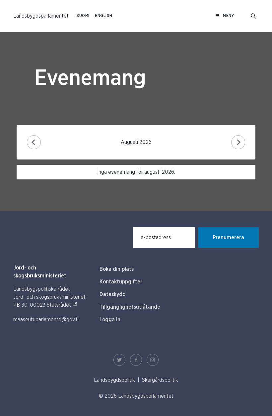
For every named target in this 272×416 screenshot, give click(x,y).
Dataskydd (113, 294)
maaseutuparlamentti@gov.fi (46, 319)
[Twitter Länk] (119, 360)
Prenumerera (228, 237)
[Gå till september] (238, 142)
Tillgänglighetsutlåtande (130, 307)
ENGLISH (103, 16)
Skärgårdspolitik (160, 380)
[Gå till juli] (34, 142)
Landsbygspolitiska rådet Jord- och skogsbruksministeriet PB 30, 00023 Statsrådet (49, 297)
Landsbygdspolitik (114, 380)
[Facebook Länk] (136, 360)
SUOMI (83, 16)
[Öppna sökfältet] (253, 16)
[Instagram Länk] (153, 360)
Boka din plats (117, 269)
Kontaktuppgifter (121, 281)
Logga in (110, 319)
